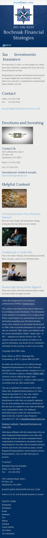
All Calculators (8, 533)
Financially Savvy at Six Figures (21, 287)
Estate (4, 511)
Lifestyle (5, 524)
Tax (3, 517)
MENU (8, 45)
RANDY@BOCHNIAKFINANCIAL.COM (21, 109)
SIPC (42, 373)
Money (5, 521)
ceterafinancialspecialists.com (33, 419)
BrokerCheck (28, 304)
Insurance (6, 514)
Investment (6, 508)
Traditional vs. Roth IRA (17, 252)
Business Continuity (10, 424)
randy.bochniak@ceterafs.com (14, 176)
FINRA (36, 373)
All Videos (6, 530)
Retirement (6, 505)
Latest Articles (8, 527)
